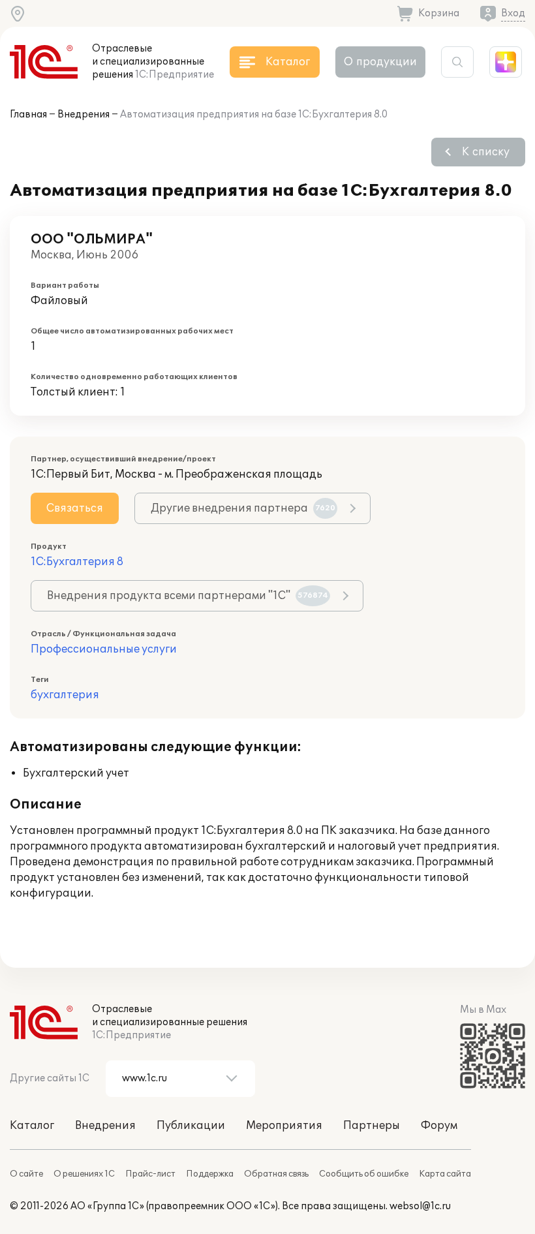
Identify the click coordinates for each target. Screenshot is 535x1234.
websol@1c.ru (420, 1206)
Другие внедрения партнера (243, 508)
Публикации (191, 1125)
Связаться (74, 508)
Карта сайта (445, 1174)
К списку (486, 152)
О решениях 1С (84, 1174)
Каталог (32, 1125)
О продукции (380, 62)
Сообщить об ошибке (363, 1174)
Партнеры (371, 1125)
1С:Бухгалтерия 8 (77, 561)
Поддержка (210, 1174)
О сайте (26, 1174)
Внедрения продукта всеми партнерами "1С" (187, 595)
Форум (439, 1125)
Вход (513, 13)
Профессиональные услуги (104, 649)
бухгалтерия (65, 695)
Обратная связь (276, 1174)
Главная (28, 114)
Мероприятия (284, 1125)
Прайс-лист (150, 1174)
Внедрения (83, 114)
